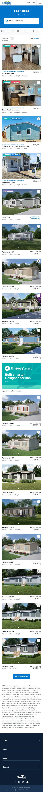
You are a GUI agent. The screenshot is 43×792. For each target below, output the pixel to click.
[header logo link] (6, 3)
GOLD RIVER (31, 2)
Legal (7, 790)
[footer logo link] (21, 777)
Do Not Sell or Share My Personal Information (27, 790)
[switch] (12, 38)
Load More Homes (21, 676)
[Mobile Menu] (40, 2)
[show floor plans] (12, 38)
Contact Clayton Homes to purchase (13, 71)
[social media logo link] (15, 782)
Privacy (12, 790)
